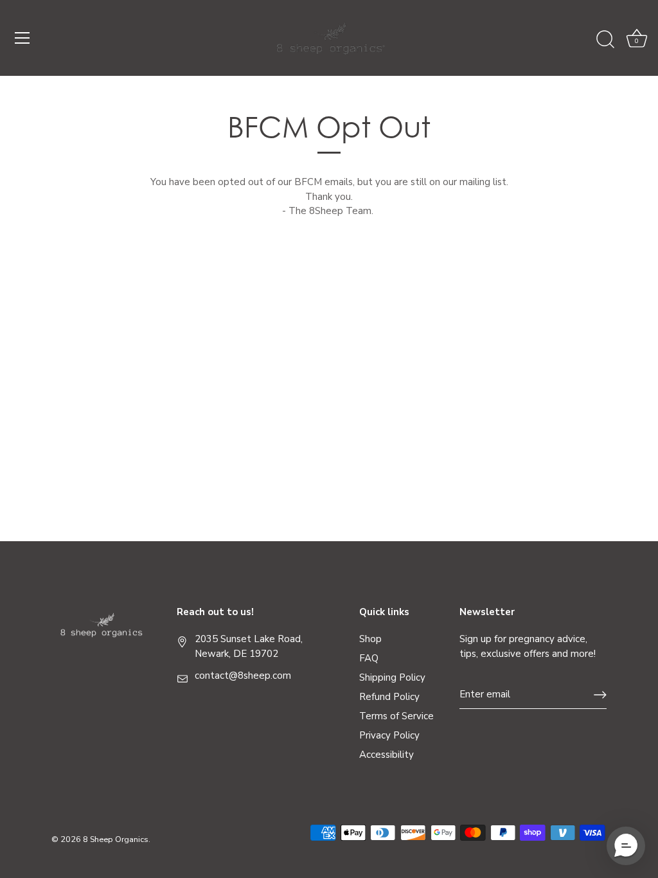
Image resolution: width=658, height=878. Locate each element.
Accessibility (386, 754)
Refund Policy (389, 696)
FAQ (368, 658)
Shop (370, 638)
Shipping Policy (392, 677)
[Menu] (22, 38)
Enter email (484, 694)
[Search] (605, 40)
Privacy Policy (389, 735)
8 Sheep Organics (115, 839)
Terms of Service (396, 716)
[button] (626, 846)
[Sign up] (600, 694)
